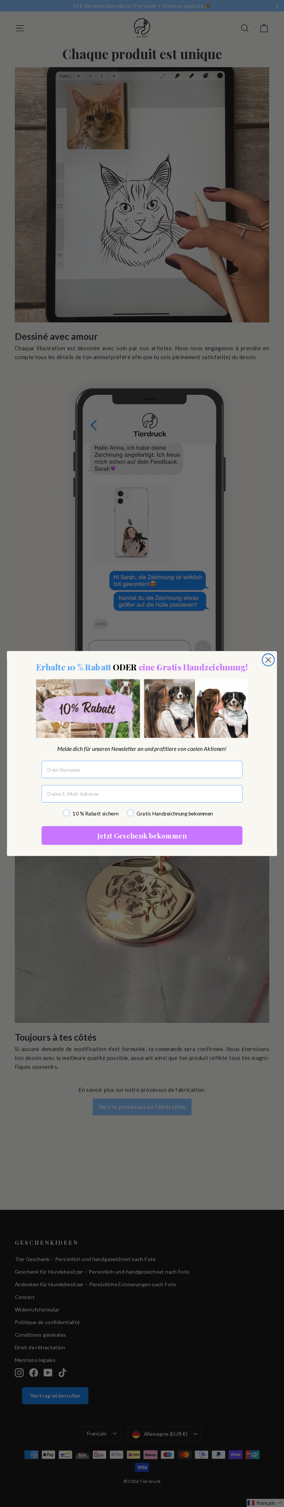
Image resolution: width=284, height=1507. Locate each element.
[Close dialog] (218, 673)
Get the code (142, 862)
